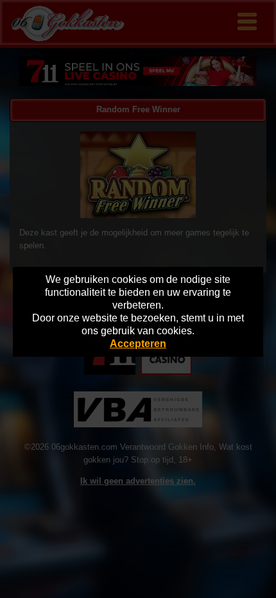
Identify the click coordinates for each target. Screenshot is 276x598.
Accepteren (138, 343)
